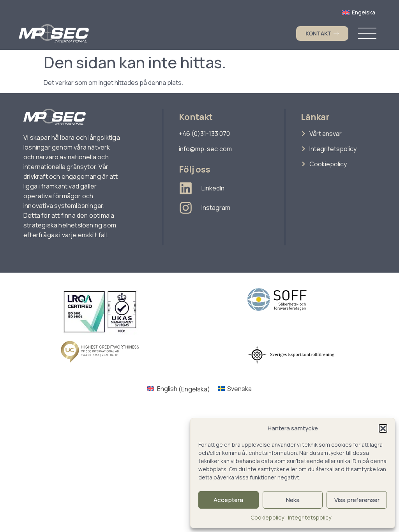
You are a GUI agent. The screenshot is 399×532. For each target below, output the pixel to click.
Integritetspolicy (309, 517)
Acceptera (228, 500)
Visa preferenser (357, 500)
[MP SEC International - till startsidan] (54, 33)
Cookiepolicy (267, 517)
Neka (293, 500)
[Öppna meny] (367, 33)
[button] (383, 428)
